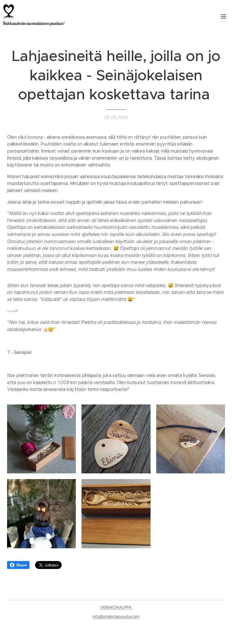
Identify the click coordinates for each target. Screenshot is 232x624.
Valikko (223, 16)
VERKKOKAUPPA (116, 607)
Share (21, 565)
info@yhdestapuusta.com (116, 616)
